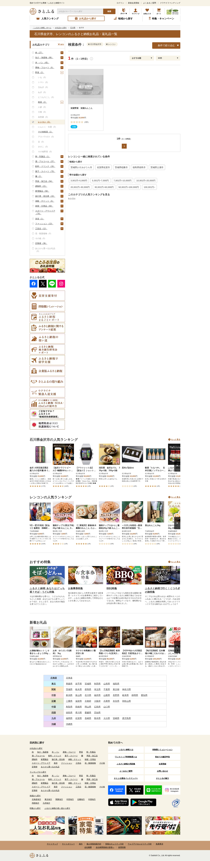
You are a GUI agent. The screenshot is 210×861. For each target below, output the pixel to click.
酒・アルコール (38, 756)
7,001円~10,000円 (122, 180)
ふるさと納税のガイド (124, 11)
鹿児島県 (126, 718)
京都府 (88, 701)
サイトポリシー (68, 844)
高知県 (97, 712)
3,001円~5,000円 (79, 180)
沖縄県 (69, 724)
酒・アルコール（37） (45, 161)
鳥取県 (69, 706)
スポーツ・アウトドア (41, 763)
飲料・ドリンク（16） (45, 166)
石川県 (88, 695)
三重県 (69, 701)
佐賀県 (78, 718)
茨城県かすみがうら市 (81, 167)
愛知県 (144, 695)
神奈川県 (126, 689)
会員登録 (162, 764)
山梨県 (106, 695)
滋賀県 (78, 701)
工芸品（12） (41, 228)
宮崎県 (116, 718)
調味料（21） (41, 186)
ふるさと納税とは (126, 750)
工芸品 (78, 763)
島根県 (78, 706)
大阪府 (97, 701)
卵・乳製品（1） (42, 156)
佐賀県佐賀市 (103, 167)
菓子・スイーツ (71, 756)
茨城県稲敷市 (121, 167)
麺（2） (38, 176)
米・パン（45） (42, 62)
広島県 (97, 706)
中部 (54, 695)
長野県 (116, 695)
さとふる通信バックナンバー (126, 778)
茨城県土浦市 (157, 167)
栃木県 (78, 689)
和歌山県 (126, 701)
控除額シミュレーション (162, 750)
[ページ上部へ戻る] (199, 841)
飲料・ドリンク (54, 756)
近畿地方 (81, 799)
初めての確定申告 (162, 757)
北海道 (53, 678)
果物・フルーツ (69, 752)
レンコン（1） (44, 122)
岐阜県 (125, 695)
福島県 (116, 683)
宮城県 (88, 683)
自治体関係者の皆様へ (105, 847)
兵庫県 (106, 701)
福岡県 (69, 718)
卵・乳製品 (91, 752)
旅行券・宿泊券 (58, 759)
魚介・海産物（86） (44, 57)
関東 (54, 689)
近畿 (54, 701)
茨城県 (69, 689)
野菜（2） (39, 72)
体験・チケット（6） (44, 201)
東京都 (116, 689)
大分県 (106, 718)
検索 (109, 11)
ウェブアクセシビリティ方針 (140, 844)
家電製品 (44, 759)
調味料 (34, 759)
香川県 (78, 712)
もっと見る (175, 439)
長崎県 (88, 718)
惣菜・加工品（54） (44, 181)
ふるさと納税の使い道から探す (57, 808)
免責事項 (159, 844)
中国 (54, 706)
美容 (55, 763)
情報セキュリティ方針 (114, 844)
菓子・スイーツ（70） (45, 171)
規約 (81, 844)
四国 (54, 712)
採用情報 (122, 847)
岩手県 (78, 683)
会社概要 (88, 847)
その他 (102, 763)
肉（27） (39, 52)
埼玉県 (97, 689)
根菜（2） (42, 102)
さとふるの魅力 (162, 778)
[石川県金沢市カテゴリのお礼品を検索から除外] (89, 44)
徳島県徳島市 (139, 167)
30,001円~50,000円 (104, 187)
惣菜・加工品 (92, 756)
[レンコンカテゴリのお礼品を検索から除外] (107, 44)
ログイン (120, 3)
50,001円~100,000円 (129, 187)
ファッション (66, 763)
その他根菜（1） (45, 132)
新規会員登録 (133, 3)
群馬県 (88, 689)
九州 (54, 718)
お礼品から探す (36, 748)
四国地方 (35, 803)
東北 (54, 683)
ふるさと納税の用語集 (126, 764)
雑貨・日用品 (90, 759)
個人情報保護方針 (94, 844)
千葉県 (106, 689)
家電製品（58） (42, 191)
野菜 (81, 752)
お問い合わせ (162, 771)
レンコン (71, 198)
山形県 (106, 683)
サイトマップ (52, 844)
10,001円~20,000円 (145, 180)
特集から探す (35, 808)
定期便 (34, 767)
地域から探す (35, 796)
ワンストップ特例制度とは (126, 757)
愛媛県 (88, 712)
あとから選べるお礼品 (50, 767)
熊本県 (97, 718)
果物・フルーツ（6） (44, 67)
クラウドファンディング (170, 3)
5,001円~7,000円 (100, 180)
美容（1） (39, 219)
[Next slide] (177, 465)
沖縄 (54, 724)
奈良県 (116, 701)
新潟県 (69, 695)
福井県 (97, 695)
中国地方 (92, 799)
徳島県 (69, 712)
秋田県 (97, 683)
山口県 (106, 706)
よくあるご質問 (149, 3)
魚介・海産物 (42, 752)
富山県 (78, 695)
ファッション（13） (44, 224)
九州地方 (46, 803)
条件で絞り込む (166, 45)
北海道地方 (36, 799)
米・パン (55, 752)
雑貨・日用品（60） (44, 206)
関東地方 (59, 799)
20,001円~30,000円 (80, 187)
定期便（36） (41, 243)
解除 (62, 44)
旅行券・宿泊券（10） (45, 196)
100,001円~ (149, 187)
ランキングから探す (38, 772)
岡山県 (88, 706)
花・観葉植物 (90, 763)
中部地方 (70, 799)
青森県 (69, 683)
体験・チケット (74, 759)
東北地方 (48, 799)
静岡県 (135, 695)
